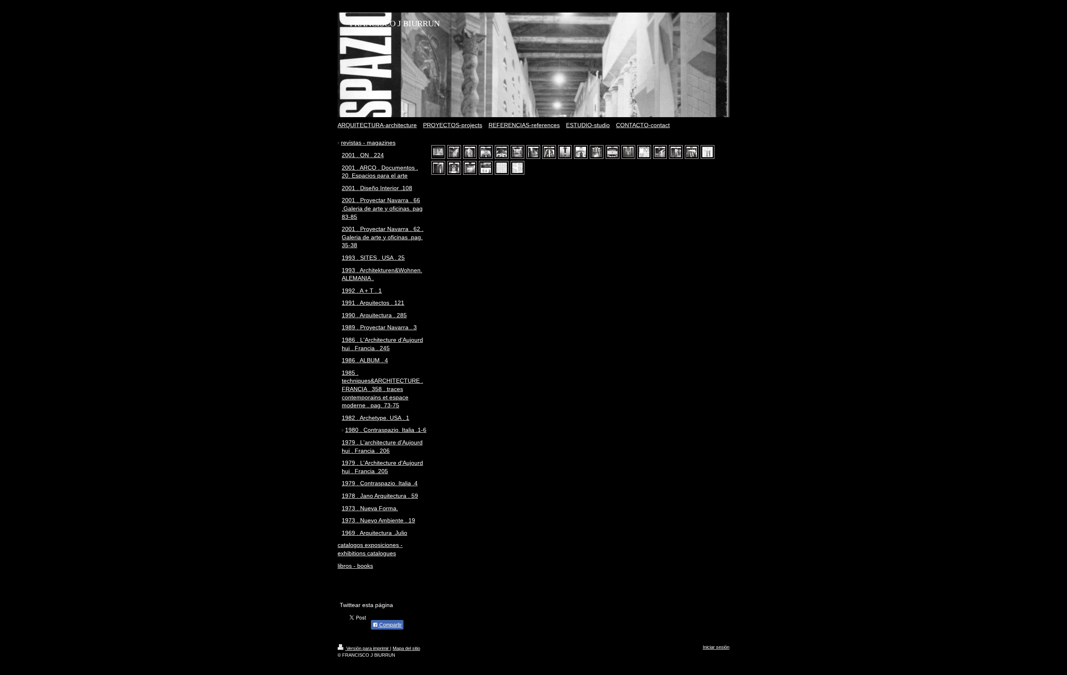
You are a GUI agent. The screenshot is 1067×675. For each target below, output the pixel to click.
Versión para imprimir (367, 648)
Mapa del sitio (406, 648)
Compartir (390, 625)
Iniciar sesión (716, 647)
